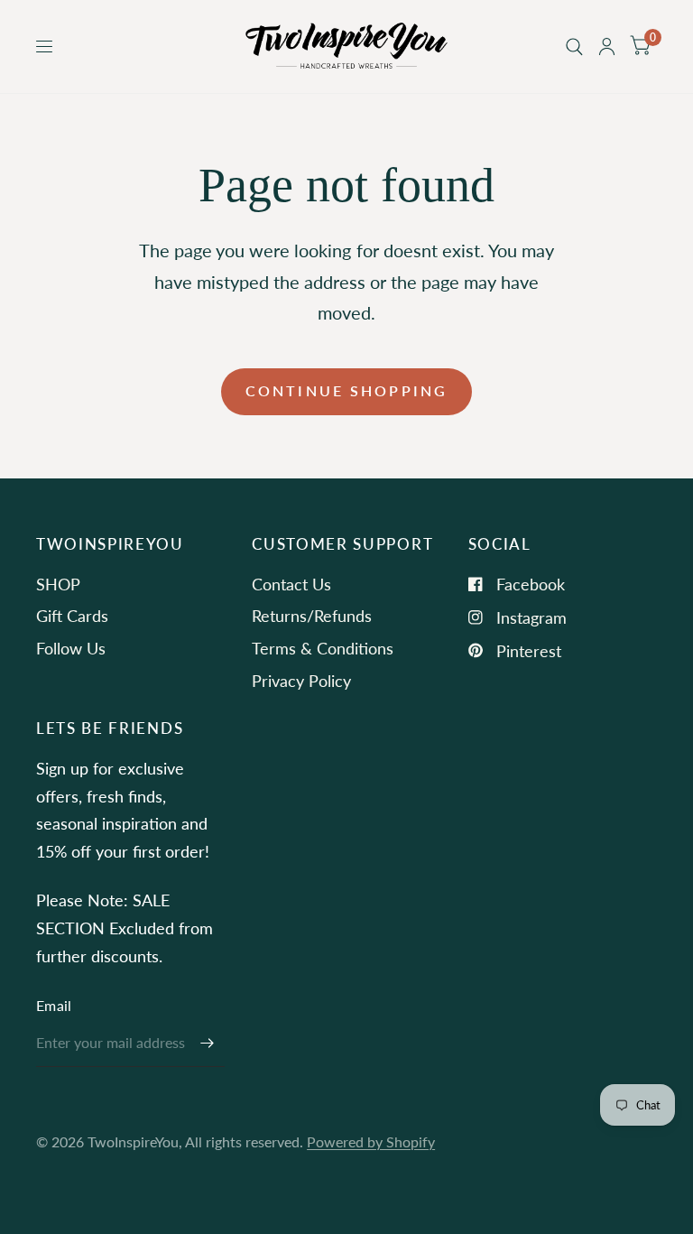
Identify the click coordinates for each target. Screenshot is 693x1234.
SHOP (58, 584)
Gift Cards (72, 616)
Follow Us (71, 648)
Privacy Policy (301, 681)
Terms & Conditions (322, 648)
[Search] (574, 46)
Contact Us (291, 584)
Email (54, 1005)
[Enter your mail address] (207, 1043)
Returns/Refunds (312, 616)
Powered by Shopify (371, 1142)
